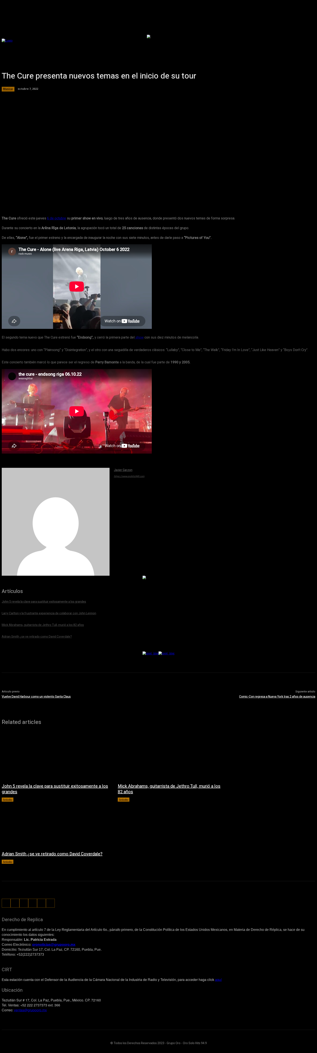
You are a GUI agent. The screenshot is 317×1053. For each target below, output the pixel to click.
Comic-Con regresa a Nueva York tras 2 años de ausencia (277, 696)
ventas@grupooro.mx (30, 1009)
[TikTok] (23, 903)
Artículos (7, 799)
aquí (218, 979)
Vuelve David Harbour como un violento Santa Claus (36, 696)
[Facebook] (51, 194)
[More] (144, 194)
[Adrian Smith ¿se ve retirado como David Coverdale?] (55, 824)
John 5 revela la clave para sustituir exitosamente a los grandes (55, 789)
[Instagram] (15, 903)
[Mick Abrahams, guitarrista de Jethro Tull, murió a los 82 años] (171, 756)
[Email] (112, 194)
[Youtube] (50, 903)
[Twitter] (66, 194)
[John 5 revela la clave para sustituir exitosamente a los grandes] (55, 756)
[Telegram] (82, 194)
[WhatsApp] (97, 194)
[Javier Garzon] (56, 522)
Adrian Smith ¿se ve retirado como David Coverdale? (52, 854)
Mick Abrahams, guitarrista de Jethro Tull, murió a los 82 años (169, 789)
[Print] (128, 194)
